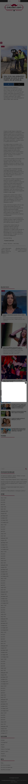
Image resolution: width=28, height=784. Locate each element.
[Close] (26, 383)
